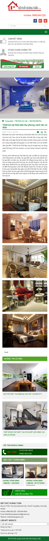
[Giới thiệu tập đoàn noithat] (24, 95)
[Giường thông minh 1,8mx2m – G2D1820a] (13, 471)
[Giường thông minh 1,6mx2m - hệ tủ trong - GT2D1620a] (36, 471)
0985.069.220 (11, 511)
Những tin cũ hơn (13, 359)
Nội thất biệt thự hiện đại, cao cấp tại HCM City (23, 394)
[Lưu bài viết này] (46, 132)
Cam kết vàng (15, 39)
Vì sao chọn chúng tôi (19, 50)
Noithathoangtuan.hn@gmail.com (17, 514)
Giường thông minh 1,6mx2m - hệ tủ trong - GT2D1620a (35, 483)
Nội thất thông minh (14, 460)
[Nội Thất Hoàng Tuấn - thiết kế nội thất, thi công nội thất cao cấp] (24, 6)
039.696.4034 (22, 511)
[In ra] (42, 132)
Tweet (6, 352)
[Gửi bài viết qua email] (38, 132)
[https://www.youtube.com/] (45, 21)
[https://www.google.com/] (40, 21)
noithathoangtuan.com (15, 517)
